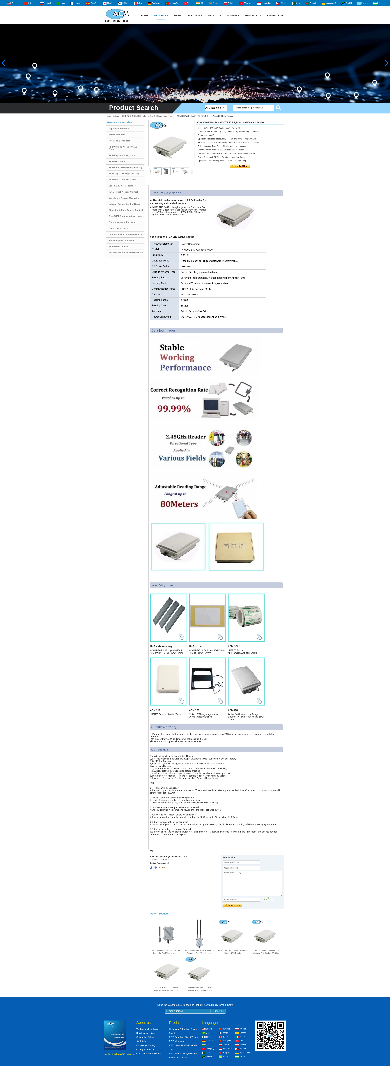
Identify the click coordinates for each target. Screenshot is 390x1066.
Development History (146, 1033)
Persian (215, 3)
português (173, 3)
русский (47, 3)
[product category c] (195, 63)
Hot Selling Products (119, 140)
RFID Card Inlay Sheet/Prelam (183, 1037)
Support (233, 15)
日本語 (110, 3)
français (77, 3)
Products (161, 15)
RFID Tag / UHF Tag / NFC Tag (124, 173)
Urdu (298, 3)
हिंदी (202, 3)
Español (94, 3)
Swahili (349, 3)
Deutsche (156, 3)
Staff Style (141, 1041)
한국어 (125, 3)
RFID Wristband (117, 161)
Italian (139, 3)
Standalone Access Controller (124, 198)
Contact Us (275, 15)
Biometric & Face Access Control (126, 210)
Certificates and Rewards (148, 1053)
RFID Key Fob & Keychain (122, 155)
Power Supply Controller (121, 240)
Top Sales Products (119, 128)
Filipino (283, 3)
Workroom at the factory (148, 1029)
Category (116, 116)
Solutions (195, 15)
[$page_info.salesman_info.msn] (151, 867)
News (178, 15)
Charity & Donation (145, 1049)
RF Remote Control (118, 246)
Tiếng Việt (248, 3)
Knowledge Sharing (145, 1045)
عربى (63, 3)
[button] (193, 100)
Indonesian (266, 3)
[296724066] (159, 867)
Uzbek (380, 3)
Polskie (231, 3)
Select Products (117, 134)
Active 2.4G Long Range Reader (161, 116)
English (15, 3)
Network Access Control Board (124, 204)
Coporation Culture (145, 1037)
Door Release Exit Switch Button (125, 234)
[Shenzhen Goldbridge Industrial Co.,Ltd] (117, 22)
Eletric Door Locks (118, 228)
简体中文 (31, 3)
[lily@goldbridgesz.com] (155, 867)
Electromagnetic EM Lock (122, 222)
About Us (214, 15)
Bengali (313, 3)
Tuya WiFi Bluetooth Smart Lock (125, 216)
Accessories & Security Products (126, 252)
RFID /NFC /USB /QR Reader (134, 116)
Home (144, 15)
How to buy (253, 15)
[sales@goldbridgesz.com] (163, 867)
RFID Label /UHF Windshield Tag (125, 167)
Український (331, 3)
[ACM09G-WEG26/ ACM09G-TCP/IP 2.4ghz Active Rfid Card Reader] (171, 143)
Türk (189, 3)
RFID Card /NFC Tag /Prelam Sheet (123, 148)
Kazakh (364, 3)
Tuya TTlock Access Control (123, 192)
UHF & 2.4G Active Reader (122, 186)
